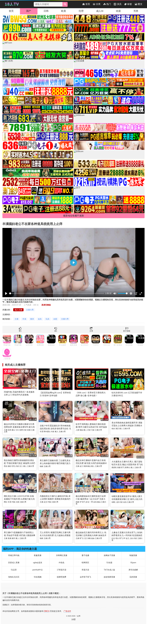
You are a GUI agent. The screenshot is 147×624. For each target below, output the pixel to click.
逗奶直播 (133, 577)
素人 (56, 432)
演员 (119, 4)
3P (81, 502)
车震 (41, 432)
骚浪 (32, 319)
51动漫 (109, 562)
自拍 (95, 502)
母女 (117, 538)
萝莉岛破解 (133, 570)
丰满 (24, 319)
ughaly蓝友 (37, 562)
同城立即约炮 (13, 555)
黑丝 (5, 466)
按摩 (21, 430)
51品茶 (14, 570)
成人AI (99, 11)
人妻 (77, 430)
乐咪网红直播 (61, 555)
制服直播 (133, 555)
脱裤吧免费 (61, 577)
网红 (5, 502)
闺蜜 (77, 502)
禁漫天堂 (85, 570)
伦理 (81, 11)
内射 (25, 430)
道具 (40, 319)
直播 (29, 430)
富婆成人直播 (13, 562)
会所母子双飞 (85, 577)
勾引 (17, 430)
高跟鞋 (114, 467)
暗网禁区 (85, 562)
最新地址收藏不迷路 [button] (73, 215)
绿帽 (113, 502)
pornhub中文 (37, 570)
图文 (140, 4)
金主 (81, 466)
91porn (133, 562)
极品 (89, 466)
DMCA (46, 611)
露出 (13, 430)
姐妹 (93, 538)
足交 (45, 502)
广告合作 (67, 611)
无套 (93, 430)
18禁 (73, 619)
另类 (135, 11)
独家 (41, 466)
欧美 (63, 11)
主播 (16, 319)
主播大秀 (30, 310)
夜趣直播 (37, 555)
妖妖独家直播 (109, 577)
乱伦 (113, 538)
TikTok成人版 (109, 570)
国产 (28, 11)
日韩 (46, 11)
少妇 (131, 538)
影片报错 (126, 331)
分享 (91, 331)
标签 (129, 4)
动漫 (118, 11)
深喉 (89, 538)
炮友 (113, 429)
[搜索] (65, 4)
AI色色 (61, 562)
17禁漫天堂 (61, 570)
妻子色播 (85, 555)
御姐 (81, 430)
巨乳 (13, 466)
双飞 (122, 467)
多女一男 (89, 502)
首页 (87, 4)
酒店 (117, 429)
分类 (98, 4)
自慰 (55, 319)
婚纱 (9, 466)
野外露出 (47, 432)
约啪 (13, 502)
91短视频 (37, 577)
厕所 (13, 538)
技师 (9, 430)
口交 (85, 538)
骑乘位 (127, 467)
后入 (21, 466)
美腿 (119, 467)
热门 (108, 4)
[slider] (56, 293)
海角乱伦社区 (13, 577)
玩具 (47, 319)
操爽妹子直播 (109, 555)
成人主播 (18, 310)
